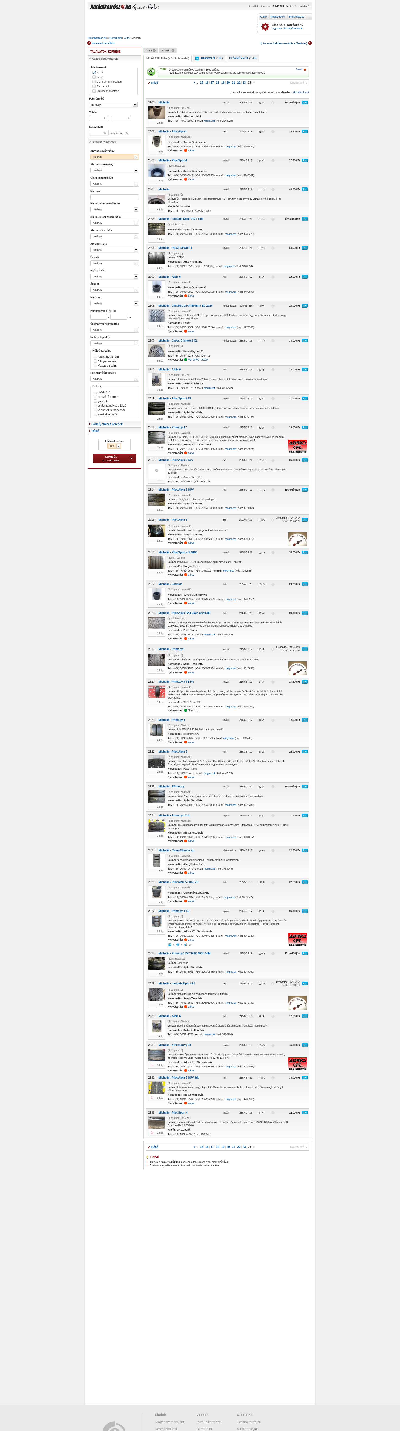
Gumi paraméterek (104, 142)
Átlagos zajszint (107, 361)
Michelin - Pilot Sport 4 (173, 1112)
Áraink (263, 16)
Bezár (299, 69)
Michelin (164, 102)
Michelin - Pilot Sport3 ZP (175, 398)
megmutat (209, 120)
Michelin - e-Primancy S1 (175, 1045)
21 (233, 82)
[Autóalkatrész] (127, 7)
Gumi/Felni (115, 38)
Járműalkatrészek (209, 1422)
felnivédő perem (108, 396)
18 (217, 82)
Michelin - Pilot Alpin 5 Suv (176, 460)
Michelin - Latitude (170, 584)
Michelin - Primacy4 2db (174, 815)
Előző (154, 82)
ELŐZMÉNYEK (242, 58)
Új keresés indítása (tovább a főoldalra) (283, 43)
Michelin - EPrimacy (172, 786)
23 (244, 82)
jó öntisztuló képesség (112, 410)
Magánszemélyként (169, 1422)
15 (201, 82)
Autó (126, 38)
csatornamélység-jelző (112, 405)
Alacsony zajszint (108, 356)
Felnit (100, 77)
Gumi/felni (204, 1429)
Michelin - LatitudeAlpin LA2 (177, 983)
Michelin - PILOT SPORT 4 (175, 247)
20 (228, 82)
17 (212, 82)
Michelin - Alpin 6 (170, 276)
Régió (95, 430)
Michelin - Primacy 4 (172, 720)
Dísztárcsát (103, 86)
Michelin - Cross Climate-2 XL (178, 340)
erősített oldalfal (108, 414)
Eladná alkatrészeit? (288, 26)
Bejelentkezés (296, 16)
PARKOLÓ (212, 58)
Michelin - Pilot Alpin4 (173, 131)
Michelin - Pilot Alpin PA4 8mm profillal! (184, 613)
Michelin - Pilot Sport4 (173, 160)
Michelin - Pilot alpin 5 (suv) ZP (178, 882)
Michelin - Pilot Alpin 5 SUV (176, 489)
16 (207, 82)
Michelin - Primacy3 (171, 649)
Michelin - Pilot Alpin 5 (173, 519)
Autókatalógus (248, 1429)
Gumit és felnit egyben (109, 82)
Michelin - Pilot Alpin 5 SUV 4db (179, 1077)
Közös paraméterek (105, 58)
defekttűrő (104, 392)
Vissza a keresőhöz (103, 43)
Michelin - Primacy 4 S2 (174, 911)
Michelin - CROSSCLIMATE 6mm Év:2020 (186, 305)
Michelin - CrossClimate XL (176, 850)
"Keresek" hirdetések (108, 91)
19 (223, 82)
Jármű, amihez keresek (107, 424)
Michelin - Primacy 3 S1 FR (176, 681)
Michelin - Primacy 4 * (173, 427)
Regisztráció (278, 16)
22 (239, 82)
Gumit (100, 72)
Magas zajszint (107, 365)
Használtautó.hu (249, 1422)
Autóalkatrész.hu (97, 38)
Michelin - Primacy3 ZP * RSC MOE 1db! (185, 953)
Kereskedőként (166, 1429)
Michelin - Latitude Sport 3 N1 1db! (181, 219)
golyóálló (103, 401)
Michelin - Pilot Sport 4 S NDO (178, 552)
